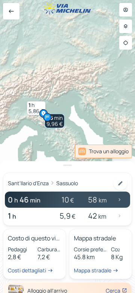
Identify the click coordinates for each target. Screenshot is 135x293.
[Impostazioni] (125, 26)
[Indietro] (11, 11)
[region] (67, 146)
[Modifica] (120, 183)
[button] (54, 121)
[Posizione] (125, 43)
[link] (113, 151)
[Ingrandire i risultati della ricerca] (67, 165)
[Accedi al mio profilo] (125, 10)
